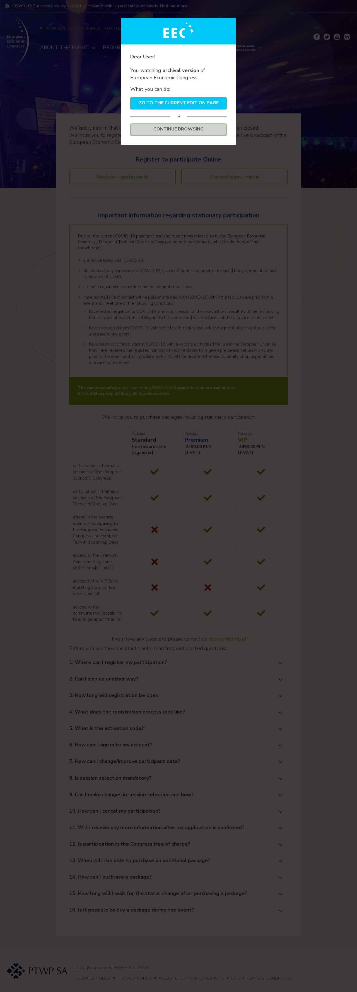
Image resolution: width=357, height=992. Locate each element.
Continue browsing (178, 129)
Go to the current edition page (178, 103)
